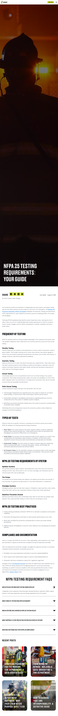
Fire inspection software (18, 563)
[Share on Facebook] (11, 294)
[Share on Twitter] (14, 294)
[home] (3, 2)
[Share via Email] (22, 294)
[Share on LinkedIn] (18, 294)
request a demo (13, 572)
